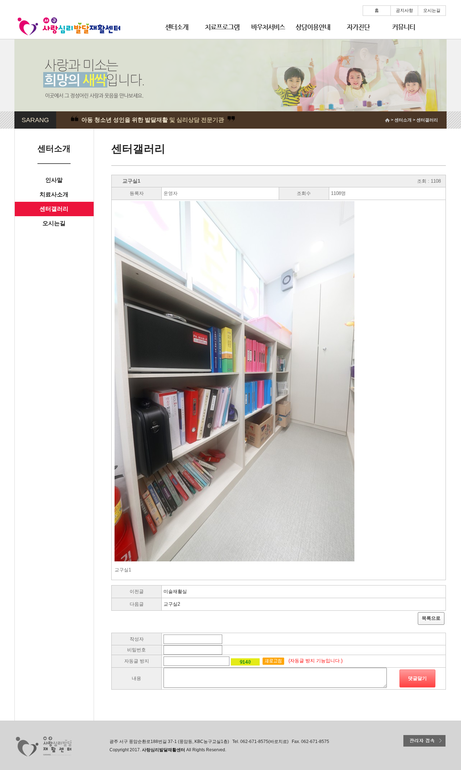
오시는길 (431, 10)
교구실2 (172, 604)
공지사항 (404, 10)
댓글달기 (417, 678)
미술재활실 (175, 591)
